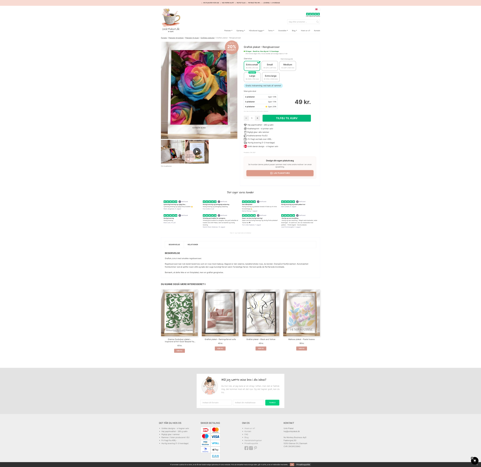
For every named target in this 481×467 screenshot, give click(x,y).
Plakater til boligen (176, 38)
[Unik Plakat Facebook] (247, 448)
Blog (293, 31)
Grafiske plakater (208, 38)
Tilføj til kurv (286, 118)
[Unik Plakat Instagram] (251, 448)
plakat (174, 258)
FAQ (246, 434)
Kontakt (317, 31)
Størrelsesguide (287, 59)
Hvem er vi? (305, 31)
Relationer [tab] (193, 245)
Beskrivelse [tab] (174, 245)
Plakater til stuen (192, 38)
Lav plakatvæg (282, 173)
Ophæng (240, 31)
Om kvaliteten (166, 166)
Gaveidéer (282, 31)
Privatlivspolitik (251, 443)
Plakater (227, 31)
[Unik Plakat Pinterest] (256, 448)
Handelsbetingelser (253, 440)
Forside (164, 38)
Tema (270, 31)
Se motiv (164, 137)
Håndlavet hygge (256, 31)
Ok (292, 464)
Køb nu (179, 351)
